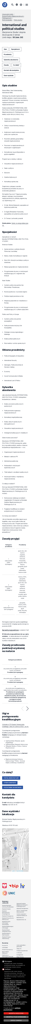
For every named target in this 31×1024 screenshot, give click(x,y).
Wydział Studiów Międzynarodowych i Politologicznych (22, 905)
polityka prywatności (12, 1009)
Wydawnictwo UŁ (21, 919)
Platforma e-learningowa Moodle (7, 955)
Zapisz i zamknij (16, 1020)
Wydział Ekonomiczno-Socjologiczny (6, 912)
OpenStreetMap (20, 871)
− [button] (4, 833)
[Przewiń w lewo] (22, 708)
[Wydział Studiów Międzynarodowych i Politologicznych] (15, 848)
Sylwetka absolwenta (11, 60)
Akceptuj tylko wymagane (16, 1017)
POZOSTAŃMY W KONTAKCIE (12, 787)
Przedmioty (8, 54)
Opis (5, 49)
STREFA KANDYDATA (10, 782)
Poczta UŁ (5, 945)
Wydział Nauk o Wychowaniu (6, 934)
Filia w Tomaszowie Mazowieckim (22, 911)
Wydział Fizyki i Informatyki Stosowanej (6, 923)
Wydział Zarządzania (22, 908)
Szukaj (12, 4)
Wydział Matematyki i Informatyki (8, 927)
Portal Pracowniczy (7, 949)
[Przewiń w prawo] (27, 708)
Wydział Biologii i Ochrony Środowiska (7, 906)
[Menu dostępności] (21, 4)
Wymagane (8, 961)
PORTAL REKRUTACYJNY (11, 778)
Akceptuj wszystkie (16, 1013)
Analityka (7, 969)
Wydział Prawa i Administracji (6, 937)
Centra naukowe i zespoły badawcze (22, 914)
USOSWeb (5, 947)
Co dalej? (16, 65)
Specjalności (15, 49)
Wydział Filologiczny (7, 916)
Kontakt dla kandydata (11, 70)
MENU (26, 4)
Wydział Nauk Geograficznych (6, 930)
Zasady (6, 65)
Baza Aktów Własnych (5, 952)
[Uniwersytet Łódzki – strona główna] (4, 4)
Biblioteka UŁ (20, 917)
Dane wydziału (8, 75)
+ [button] (4, 831)
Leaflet (13, 871)
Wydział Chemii (6, 909)
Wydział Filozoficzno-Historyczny (8, 918)
